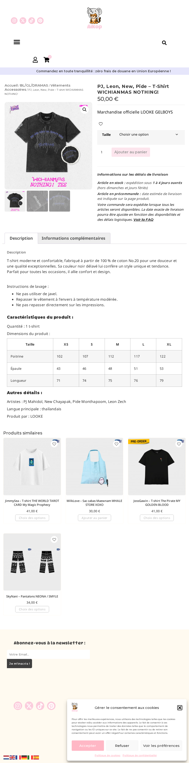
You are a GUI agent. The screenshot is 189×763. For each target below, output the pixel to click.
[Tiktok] (31, 20)
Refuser (122, 745)
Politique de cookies (107, 755)
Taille (106, 134)
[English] (12, 757)
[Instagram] (14, 20)
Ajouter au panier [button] (94, 518)
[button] (179, 707)
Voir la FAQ (143, 219)
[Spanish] (36, 757)
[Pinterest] (40, 20)
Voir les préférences (161, 745)
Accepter (87, 745)
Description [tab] (21, 238)
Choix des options (32, 518)
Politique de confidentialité (140, 755)
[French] (18, 757)
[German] (24, 757)
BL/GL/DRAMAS (34, 85)
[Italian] (30, 757)
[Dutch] (6, 757)
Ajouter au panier (130, 152)
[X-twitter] (23, 20)
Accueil (11, 85)
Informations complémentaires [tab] (73, 238)
